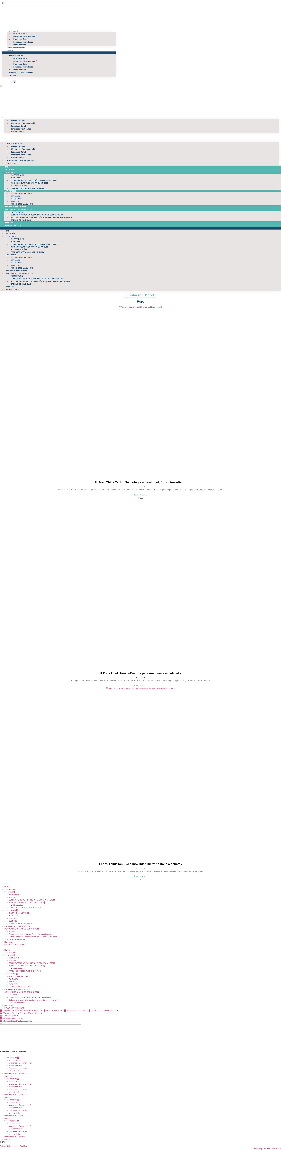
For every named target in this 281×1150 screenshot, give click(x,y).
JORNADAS (15, 196)
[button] (59, 52)
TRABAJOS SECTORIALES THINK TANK (27, 188)
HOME (7, 167)
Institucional (17, 175)
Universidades (19, 45)
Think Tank (9, 172)
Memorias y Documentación (25, 36)
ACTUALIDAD (9, 170)
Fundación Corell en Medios (16, 48)
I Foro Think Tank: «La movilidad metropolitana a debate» (140, 864)
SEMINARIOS (16, 199)
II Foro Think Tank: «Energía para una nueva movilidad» (140, 673)
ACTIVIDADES (10, 191)
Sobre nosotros (10, 1057)
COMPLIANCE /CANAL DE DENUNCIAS (18, 209)
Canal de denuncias (21, 220)
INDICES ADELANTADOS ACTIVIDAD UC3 (28, 183)
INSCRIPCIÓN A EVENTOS (21, 193)
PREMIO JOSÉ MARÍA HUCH (22, 204)
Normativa (9, 223)
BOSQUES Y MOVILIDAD (13, 225)
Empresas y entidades (23, 42)
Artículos (16, 178)
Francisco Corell (20, 39)
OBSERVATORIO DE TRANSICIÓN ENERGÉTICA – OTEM (34, 180)
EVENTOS (15, 201)
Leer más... (140, 494)
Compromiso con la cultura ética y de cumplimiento (37, 215)
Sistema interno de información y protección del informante (41, 217)
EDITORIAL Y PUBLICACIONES (15, 207)
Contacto (10, 50)
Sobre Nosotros (16, 56)
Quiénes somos (20, 33)
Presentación (17, 212)
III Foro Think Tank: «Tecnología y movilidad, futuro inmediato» (140, 482)
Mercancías (21, 186)
